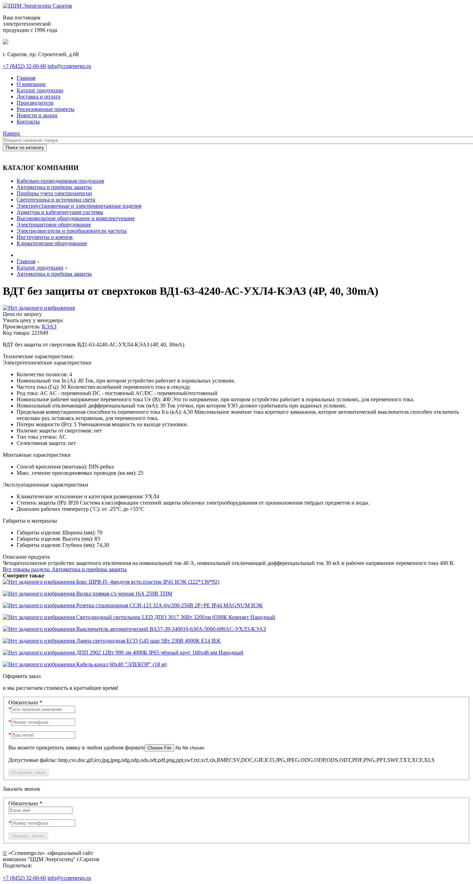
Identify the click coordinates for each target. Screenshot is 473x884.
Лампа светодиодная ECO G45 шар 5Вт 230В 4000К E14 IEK (148, 641)
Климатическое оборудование (52, 243)
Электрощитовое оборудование (54, 225)
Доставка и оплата (38, 97)
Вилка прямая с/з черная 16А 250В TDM (123, 594)
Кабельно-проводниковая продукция (60, 181)
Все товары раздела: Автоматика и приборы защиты (65, 569)
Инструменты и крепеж (45, 237)
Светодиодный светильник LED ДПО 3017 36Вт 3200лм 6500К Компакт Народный (175, 617)
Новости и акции (37, 115)
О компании (31, 84)
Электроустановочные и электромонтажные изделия (79, 206)
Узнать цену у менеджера (33, 320)
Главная (26, 78)
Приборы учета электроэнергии (54, 193)
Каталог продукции (40, 90)
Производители (35, 103)
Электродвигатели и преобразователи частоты (72, 231)
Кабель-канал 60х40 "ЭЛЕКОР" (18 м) (121, 664)
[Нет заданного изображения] (39, 308)
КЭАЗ (49, 326)
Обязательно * (25, 702)
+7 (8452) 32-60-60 (24, 66)
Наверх (11, 133)
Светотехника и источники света (56, 200)
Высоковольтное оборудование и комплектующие (76, 218)
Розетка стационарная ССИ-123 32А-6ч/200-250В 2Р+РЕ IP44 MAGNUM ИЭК (169, 605)
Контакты (28, 122)
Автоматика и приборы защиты (54, 187)
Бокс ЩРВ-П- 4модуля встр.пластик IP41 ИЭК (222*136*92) (147, 582)
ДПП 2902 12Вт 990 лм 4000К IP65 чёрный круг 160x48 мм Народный (159, 652)
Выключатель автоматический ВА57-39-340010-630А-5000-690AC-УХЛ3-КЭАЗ (170, 629)
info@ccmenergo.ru (69, 66)
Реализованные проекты (45, 109)
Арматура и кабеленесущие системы (60, 212)
